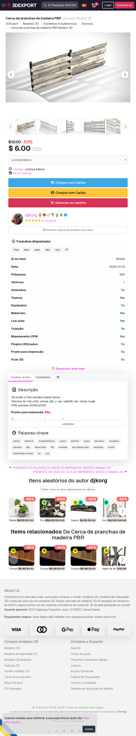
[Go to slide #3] (71, 126)
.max (26, 249)
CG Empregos (13, 688)
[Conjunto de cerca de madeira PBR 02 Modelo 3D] (52, 556)
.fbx (47, 249)
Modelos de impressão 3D (20, 654)
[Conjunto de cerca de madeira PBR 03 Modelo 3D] (83, 556)
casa (87, 441)
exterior (29, 441)
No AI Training (22, 173)
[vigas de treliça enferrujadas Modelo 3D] (114, 556)
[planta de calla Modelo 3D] (21, 507)
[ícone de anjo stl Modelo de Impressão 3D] (114, 507)
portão (75, 441)
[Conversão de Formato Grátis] (66, 250)
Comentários (43, 377)
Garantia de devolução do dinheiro (92, 688)
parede (17, 447)
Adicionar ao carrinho (70, 203)
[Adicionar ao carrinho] (22, 513)
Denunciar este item (70, 369)
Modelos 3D (12, 648)
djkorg (31, 215)
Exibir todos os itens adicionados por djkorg (68, 489)
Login (108, 5)
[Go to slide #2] (49, 126)
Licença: (18, 169)
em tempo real (80, 447)
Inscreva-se (124, 5)
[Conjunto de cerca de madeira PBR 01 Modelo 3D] (21, 556)
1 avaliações (48, 220)
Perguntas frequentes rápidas (89, 660)
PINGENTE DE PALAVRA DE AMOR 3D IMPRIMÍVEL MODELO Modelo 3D (62, 468)
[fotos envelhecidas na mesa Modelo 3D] (52, 507)
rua (47, 453)
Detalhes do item (20, 377)
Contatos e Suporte (87, 641)
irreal (111, 447)
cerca (16, 441)
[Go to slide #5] (117, 126)
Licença (76, 665)
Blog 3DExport (13, 683)
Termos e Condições (83, 683)
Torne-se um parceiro (17, 677)
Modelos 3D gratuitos (17, 660)
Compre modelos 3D (21, 641)
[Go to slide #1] (26, 126)
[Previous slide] (11, 74)
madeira (114, 441)
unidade (98, 447)
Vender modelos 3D (16, 671)
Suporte (76, 648)
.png (16, 249)
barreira (99, 441)
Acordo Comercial (82, 671)
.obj (57, 249)
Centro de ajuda (80, 654)
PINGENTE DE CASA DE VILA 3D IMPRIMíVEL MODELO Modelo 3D (78, 472)
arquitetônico (47, 441)
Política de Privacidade (85, 677)
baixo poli (40, 447)
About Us (11, 590)
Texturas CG (12, 665)
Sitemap (122, 711)
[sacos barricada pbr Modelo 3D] (83, 507)
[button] (122, 511)
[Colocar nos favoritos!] (29, 513)
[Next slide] (125, 74)
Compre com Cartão (70, 183)
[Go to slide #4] (94, 126)
